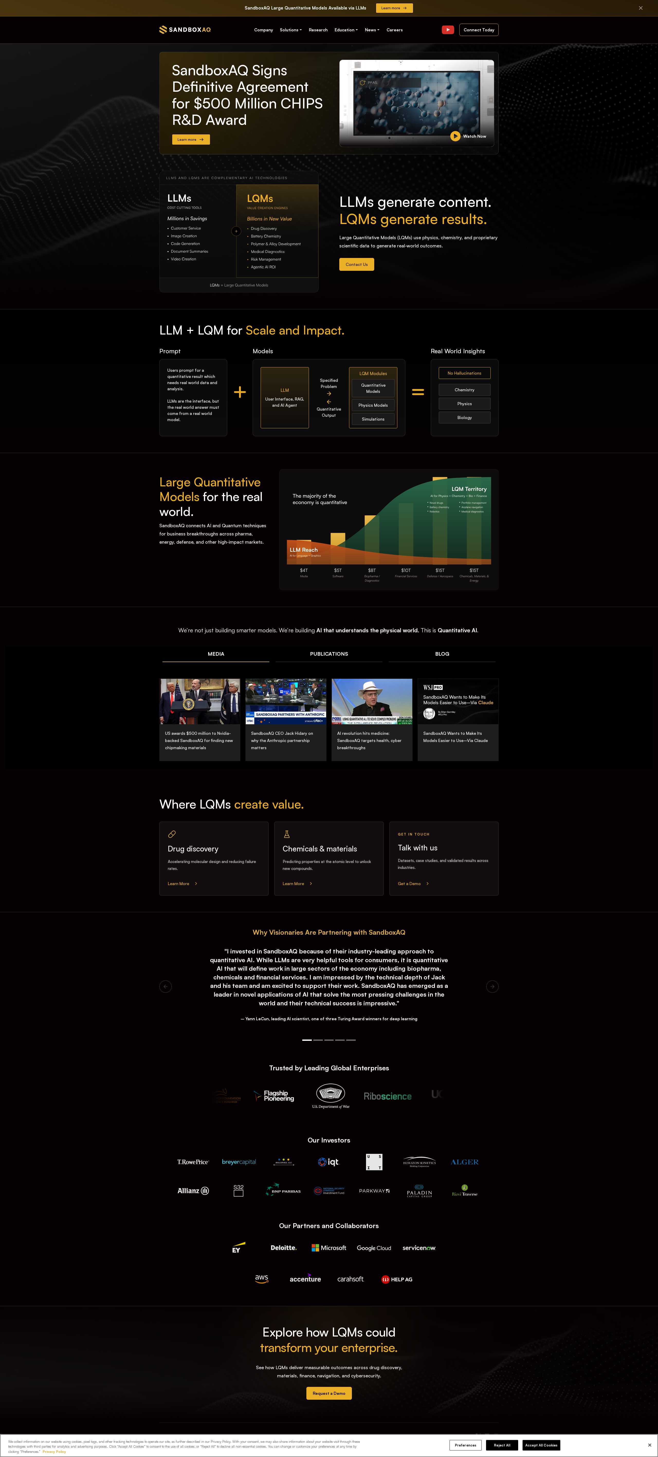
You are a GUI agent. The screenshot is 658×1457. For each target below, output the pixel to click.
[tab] (215, 654)
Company (263, 29)
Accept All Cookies (541, 1445)
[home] (185, 29)
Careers (395, 29)
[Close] (649, 1445)
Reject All (502, 1445)
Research (318, 29)
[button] (291, 30)
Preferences (465, 1445)
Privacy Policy (54, 1452)
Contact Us (357, 264)
